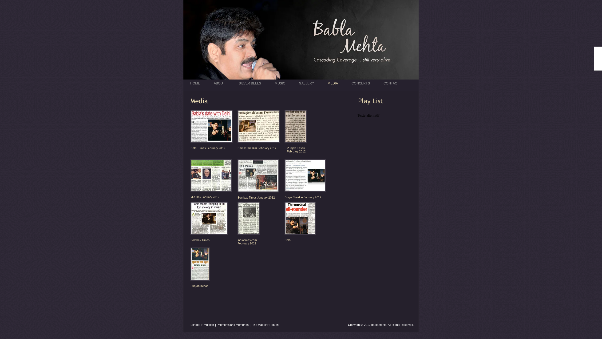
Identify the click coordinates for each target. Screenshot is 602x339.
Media (333, 83)
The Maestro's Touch (265, 325)
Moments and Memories (233, 325)
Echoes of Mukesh (202, 325)
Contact (391, 83)
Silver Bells (250, 83)
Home (195, 83)
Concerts (361, 83)
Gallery (306, 83)
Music (280, 83)
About (219, 83)
